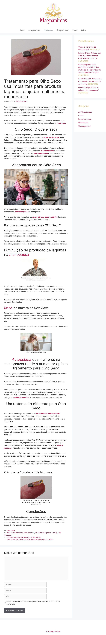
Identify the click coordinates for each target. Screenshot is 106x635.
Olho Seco (19, 533)
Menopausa (48, 30)
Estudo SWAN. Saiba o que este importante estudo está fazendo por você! (89, 55)
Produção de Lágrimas (43, 533)
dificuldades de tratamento (48, 414)
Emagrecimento (62, 30)
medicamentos (47, 151)
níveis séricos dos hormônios (45, 217)
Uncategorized (84, 126)
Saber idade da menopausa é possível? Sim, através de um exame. (90, 81)
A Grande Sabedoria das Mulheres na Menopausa (24, 537)
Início (22, 30)
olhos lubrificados (51, 137)
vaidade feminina (21, 397)
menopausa (19, 254)
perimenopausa (41, 153)
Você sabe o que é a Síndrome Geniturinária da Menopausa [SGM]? (30, 539)
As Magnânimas (34, 30)
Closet (74, 30)
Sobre (83, 30)
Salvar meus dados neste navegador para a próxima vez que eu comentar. (33, 602)
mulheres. (61, 123)
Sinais (8, 308)
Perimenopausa (29, 533)
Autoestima (21, 359)
